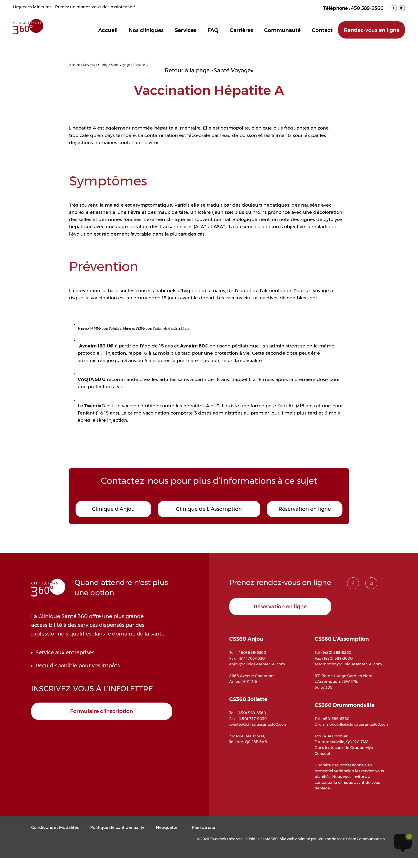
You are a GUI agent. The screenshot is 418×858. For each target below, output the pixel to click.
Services (185, 30)
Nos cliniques (146, 30)
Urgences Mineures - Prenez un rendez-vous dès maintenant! (74, 6)
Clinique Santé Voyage (114, 65)
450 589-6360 (367, 8)
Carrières (241, 30)
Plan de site (203, 827)
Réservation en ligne (304, 509)
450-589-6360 (336, 718)
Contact (322, 30)
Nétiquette (166, 827)
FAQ (213, 30)
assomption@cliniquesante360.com (348, 664)
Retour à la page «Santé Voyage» (209, 70)
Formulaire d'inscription (101, 711)
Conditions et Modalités (55, 827)
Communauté (282, 30)
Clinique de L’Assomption (209, 509)
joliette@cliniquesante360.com (258, 724)
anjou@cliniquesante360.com (257, 664)
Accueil (108, 30)
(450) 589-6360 (252, 652)
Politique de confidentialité (117, 827)
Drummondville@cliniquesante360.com (352, 724)
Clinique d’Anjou (113, 509)
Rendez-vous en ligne (371, 30)
